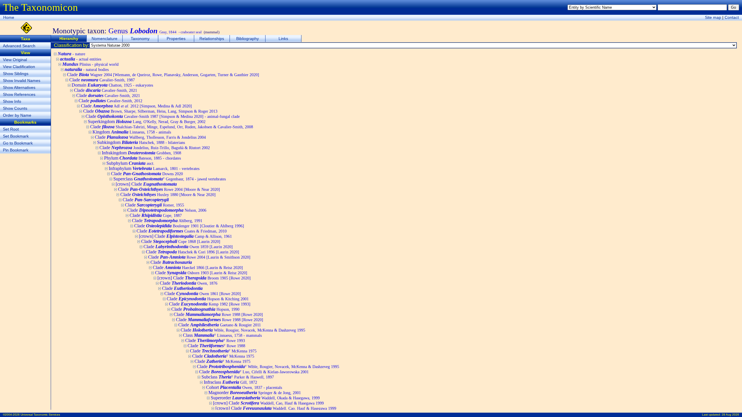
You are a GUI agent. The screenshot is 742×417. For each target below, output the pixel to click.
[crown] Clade (146, 184)
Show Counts (15, 108)
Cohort (244, 387)
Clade (163, 74)
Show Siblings (15, 73)
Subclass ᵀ (237, 376)
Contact (732, 17)
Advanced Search (19, 45)
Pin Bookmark (15, 150)
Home (8, 17)
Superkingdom (146, 121)
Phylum (142, 158)
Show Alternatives (19, 87)
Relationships (211, 38)
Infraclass (230, 382)
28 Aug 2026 (730, 414)
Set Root (11, 129)
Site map (713, 17)
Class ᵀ (222, 335)
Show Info (12, 101)
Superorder (265, 397)
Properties (176, 38)
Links (283, 38)
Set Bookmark (16, 136)
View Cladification (19, 66)
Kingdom (131, 131)
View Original (15, 59)
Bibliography (247, 38)
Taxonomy (140, 38)
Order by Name (17, 115)
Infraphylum (154, 168)
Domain (112, 85)
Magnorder (254, 392)
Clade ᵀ (215, 340)
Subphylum (130, 163)
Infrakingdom (141, 152)
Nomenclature (104, 38)
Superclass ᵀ (169, 178)
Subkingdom (141, 142)
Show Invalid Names (21, 80)
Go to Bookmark (18, 143)
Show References (19, 94)
